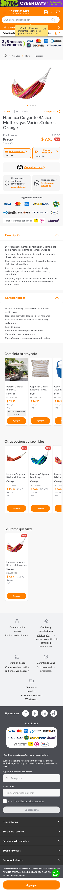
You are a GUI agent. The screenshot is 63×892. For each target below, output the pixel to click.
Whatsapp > (31, 699)
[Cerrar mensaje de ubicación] (44, 29)
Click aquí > (43, 635)
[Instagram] (25, 714)
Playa (27, 56)
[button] (46, 12)
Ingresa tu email (9, 786)
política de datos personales (31, 801)
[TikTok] (53, 713)
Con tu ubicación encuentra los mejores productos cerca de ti (29, 31)
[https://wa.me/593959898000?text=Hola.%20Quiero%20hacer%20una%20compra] (56, 873)
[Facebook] (35, 714)
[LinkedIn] (44, 713)
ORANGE (8, 111)
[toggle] (4, 12)
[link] (16, 391)
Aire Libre (16, 56)
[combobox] (31, 19)
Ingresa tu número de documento (17, 771)
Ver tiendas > (22, 670)
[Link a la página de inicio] (7, 56)
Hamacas (39, 56)
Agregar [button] (31, 885)
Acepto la (26, 801)
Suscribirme (32, 809)
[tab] (31, 235)
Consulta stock (33, 167)
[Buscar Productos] (53, 19)
